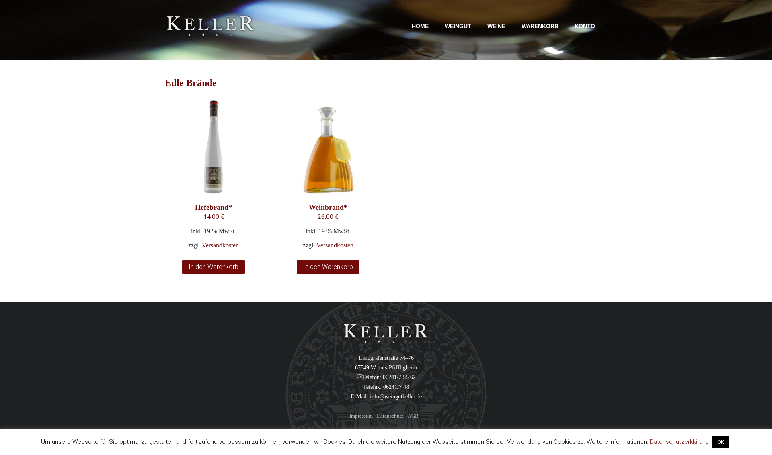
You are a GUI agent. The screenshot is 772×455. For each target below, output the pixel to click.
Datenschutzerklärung (679, 441)
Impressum (361, 416)
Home (420, 26)
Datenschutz (390, 416)
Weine (496, 26)
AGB (413, 416)
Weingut (458, 26)
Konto (585, 26)
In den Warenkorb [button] (213, 267)
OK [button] (720, 442)
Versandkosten (220, 245)
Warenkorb (540, 26)
